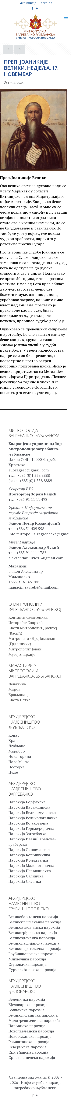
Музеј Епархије (22, 654)
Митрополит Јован (25, 649)
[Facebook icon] (32, 8)
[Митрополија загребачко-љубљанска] (35, 27)
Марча (14, 689)
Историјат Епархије (26, 622)
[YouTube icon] (37, 8)
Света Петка (19, 699)
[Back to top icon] (63, 1101)
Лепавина (17, 684)
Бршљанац (18, 694)
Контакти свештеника (28, 617)
